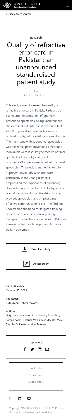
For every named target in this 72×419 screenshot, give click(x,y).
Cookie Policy (36, 381)
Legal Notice (35, 368)
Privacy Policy (35, 375)
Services (39, 95)
